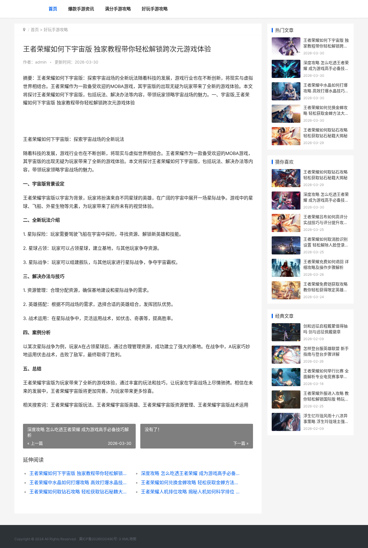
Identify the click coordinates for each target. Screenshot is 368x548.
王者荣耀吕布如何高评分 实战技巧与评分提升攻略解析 (325, 222)
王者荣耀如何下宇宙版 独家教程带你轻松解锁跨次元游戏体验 (79, 473)
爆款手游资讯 (81, 9)
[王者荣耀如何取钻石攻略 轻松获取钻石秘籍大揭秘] (286, 130)
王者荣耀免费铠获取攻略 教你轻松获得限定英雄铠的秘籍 (325, 289)
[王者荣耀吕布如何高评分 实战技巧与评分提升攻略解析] (286, 217)
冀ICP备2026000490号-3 (100, 539)
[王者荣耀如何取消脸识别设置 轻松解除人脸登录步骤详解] (286, 239)
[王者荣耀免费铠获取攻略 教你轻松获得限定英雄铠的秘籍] (286, 284)
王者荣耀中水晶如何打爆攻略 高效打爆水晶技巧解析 (79, 482)
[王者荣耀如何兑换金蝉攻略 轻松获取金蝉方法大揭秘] (286, 108)
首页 (53, 9)
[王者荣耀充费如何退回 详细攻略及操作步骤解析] (286, 262)
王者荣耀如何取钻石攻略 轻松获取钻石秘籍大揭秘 (79, 492)
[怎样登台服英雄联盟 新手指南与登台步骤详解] (286, 349)
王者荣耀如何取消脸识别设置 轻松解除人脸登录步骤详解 (326, 245)
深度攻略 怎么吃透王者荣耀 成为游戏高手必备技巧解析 (191, 473)
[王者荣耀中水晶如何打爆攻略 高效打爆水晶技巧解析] (286, 85)
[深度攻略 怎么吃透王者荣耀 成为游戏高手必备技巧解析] (286, 63)
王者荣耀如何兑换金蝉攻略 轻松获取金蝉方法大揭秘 (191, 482)
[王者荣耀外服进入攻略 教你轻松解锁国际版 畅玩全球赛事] (286, 394)
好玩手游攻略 (155, 9)
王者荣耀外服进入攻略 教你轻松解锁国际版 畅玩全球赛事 (326, 399)
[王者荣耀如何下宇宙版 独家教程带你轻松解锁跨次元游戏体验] (286, 41)
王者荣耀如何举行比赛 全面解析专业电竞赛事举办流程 (326, 376)
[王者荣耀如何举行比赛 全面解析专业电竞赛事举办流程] (286, 371)
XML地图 (129, 539)
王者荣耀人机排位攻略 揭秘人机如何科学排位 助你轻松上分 (191, 492)
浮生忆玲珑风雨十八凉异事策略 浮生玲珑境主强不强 (326, 421)
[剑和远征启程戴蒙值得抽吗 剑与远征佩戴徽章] (286, 326)
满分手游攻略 (118, 9)
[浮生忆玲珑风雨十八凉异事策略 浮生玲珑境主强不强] (286, 416)
